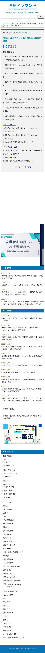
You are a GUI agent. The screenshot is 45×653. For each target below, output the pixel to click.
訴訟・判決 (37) (9, 573)
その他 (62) (7, 627)
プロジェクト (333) (10, 474)
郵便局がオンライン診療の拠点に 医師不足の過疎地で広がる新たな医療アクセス (22, 293)
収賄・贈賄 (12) (9, 494)
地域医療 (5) (7, 534)
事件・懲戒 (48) (9, 490)
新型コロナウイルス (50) (12, 584)
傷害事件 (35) (9, 487)
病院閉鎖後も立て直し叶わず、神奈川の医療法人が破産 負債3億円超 (22, 357)
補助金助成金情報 (9, 157)
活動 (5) (6, 513)
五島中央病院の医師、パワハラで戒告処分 (19, 372)
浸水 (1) (6, 620)
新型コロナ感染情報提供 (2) (13, 638)
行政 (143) (7, 538)
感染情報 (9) (7, 509)
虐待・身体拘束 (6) (10, 591)
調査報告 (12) (9, 465)
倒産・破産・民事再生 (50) (13, 552)
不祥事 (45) (7, 541)
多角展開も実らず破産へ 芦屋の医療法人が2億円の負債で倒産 (23, 380)
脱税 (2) (6, 506)
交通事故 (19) (8, 613)
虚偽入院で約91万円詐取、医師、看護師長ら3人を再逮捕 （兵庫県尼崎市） (22, 348)
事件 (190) (7, 484)
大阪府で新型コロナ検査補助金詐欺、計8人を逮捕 (22, 365)
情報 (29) (6, 481)
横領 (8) (7, 497)
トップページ (5, 24)
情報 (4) (7, 462)
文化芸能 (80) (8, 531)
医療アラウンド (8, 132)
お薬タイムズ (8, 138)
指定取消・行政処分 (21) (12, 566)
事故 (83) (6, 609)
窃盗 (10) (6, 602)
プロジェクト (15, 24)
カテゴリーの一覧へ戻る (22, 167)
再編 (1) (6, 527)
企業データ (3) (8, 548)
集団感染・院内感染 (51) (12, 581)
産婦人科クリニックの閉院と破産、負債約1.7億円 (22, 285)
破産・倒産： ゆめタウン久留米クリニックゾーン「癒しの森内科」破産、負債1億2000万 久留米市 (22, 399)
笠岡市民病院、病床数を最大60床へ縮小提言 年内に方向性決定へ (22, 277)
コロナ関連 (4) (9, 586)
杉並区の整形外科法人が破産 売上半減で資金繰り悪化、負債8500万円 (22, 390)
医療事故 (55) (8, 456)
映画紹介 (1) (7, 630)
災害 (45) (6, 623)
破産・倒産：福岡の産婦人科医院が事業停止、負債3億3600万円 (23, 338)
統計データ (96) (9, 545)
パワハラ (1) (7, 502)
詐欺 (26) (6, 605)
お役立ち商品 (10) (9, 634)
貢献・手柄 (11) (9, 470)
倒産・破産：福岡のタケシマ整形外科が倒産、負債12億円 (22, 319)
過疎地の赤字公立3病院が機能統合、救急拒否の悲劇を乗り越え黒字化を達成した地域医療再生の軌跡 (23, 303)
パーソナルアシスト (10, 147)
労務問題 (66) (8, 559)
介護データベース (9, 125)
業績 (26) (6, 459)
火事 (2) (6, 616)
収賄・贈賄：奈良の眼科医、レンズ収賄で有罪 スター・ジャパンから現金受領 (22, 329)
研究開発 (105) (8, 524)
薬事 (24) (6, 516)
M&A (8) (6, 556)
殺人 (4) (6, 598)
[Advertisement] (22, 197)
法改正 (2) (7, 570)
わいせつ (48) (8, 595)
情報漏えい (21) (9, 577)
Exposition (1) (9, 476)
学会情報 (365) (8, 520)
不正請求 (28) (8, 563)
